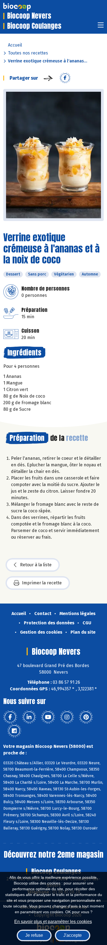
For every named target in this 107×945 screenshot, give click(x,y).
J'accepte (72, 935)
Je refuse (34, 935)
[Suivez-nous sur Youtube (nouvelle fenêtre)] (48, 717)
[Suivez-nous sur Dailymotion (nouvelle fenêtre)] (14, 731)
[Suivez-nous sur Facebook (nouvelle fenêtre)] (10, 717)
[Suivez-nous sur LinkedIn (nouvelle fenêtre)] (29, 717)
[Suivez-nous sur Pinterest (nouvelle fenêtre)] (86, 717)
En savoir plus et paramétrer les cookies (53, 921)
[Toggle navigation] (101, 26)
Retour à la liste (36, 564)
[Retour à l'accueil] (25, 7)
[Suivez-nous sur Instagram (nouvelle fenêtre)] (67, 717)
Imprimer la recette (42, 582)
